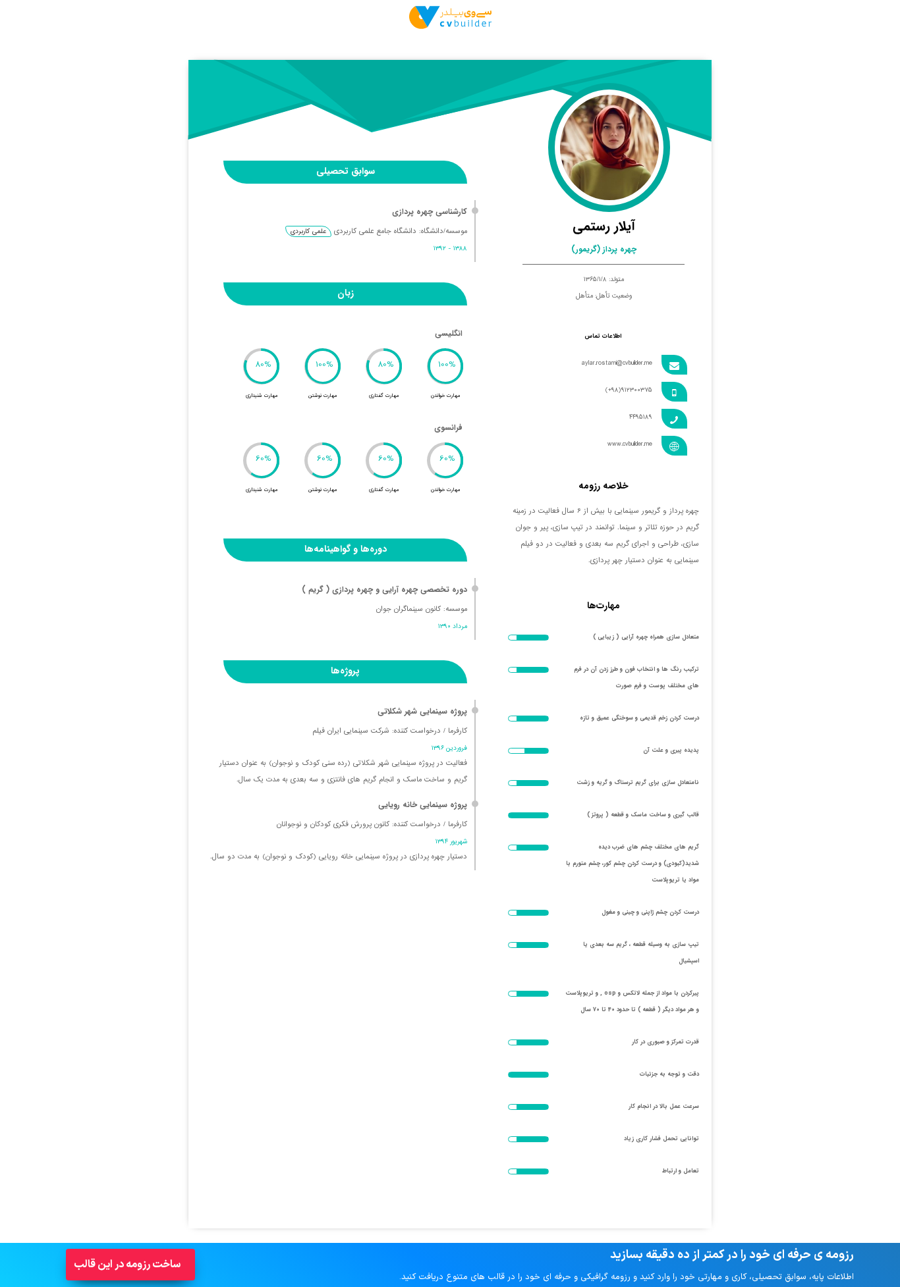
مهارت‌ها (603, 605)
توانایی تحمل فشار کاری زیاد (661, 1138)
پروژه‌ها (345, 671)
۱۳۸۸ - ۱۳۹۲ (450, 248)
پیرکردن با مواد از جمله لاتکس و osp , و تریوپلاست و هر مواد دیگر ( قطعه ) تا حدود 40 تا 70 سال (632, 1001)
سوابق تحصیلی (345, 171)
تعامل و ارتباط (680, 1171)
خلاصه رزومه (603, 486)
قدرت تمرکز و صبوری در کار (665, 1042)
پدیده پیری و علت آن (671, 750)
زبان (345, 293)
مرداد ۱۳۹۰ (452, 626)
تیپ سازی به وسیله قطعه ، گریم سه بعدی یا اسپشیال (641, 953)
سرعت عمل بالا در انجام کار (664, 1106)
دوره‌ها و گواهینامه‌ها (345, 549)
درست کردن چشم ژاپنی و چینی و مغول (650, 912)
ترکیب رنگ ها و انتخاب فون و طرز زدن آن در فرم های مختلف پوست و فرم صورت (636, 678)
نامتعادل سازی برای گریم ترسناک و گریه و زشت (638, 782)
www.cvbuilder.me (629, 444)
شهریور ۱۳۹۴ (451, 842)
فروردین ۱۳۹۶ (449, 748)
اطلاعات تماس (602, 336)
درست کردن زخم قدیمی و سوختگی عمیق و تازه (639, 718)
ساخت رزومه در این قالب (127, 1265)
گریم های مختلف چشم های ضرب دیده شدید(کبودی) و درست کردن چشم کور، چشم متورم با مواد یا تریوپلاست (632, 864)
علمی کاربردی (308, 231)
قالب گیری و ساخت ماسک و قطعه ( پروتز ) (643, 815)
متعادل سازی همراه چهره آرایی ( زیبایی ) (646, 637)
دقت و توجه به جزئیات (669, 1074)
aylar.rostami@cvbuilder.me (616, 363)
